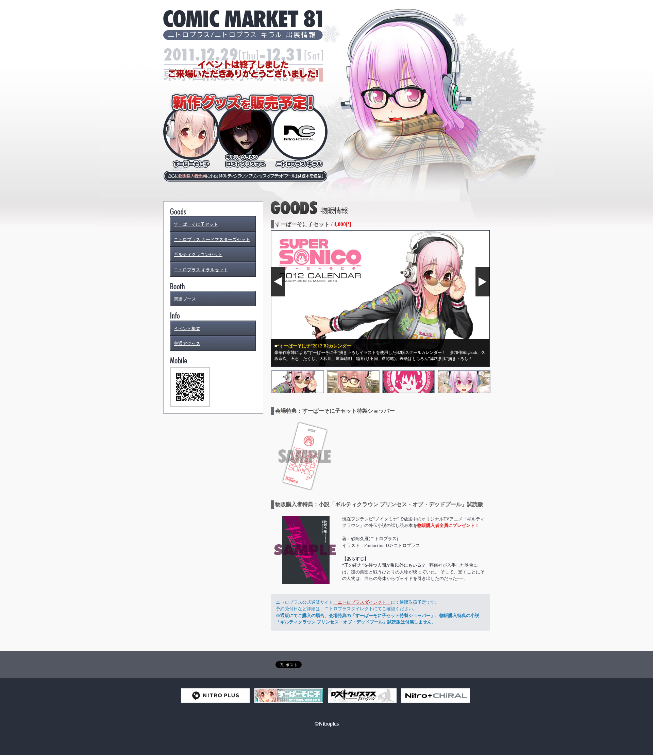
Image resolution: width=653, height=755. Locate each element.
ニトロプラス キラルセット (201, 269)
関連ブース (185, 299)
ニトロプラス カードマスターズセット (212, 239)
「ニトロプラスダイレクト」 (362, 602)
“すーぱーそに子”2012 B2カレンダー (314, 345)
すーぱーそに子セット (196, 224)
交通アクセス (187, 343)
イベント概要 (187, 328)
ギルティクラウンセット (198, 254)
